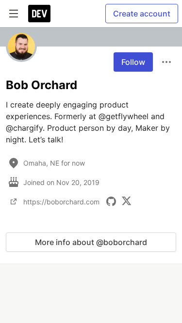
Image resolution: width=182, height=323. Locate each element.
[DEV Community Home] (39, 13)
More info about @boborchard (91, 242)
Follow (133, 62)
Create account (141, 13)
